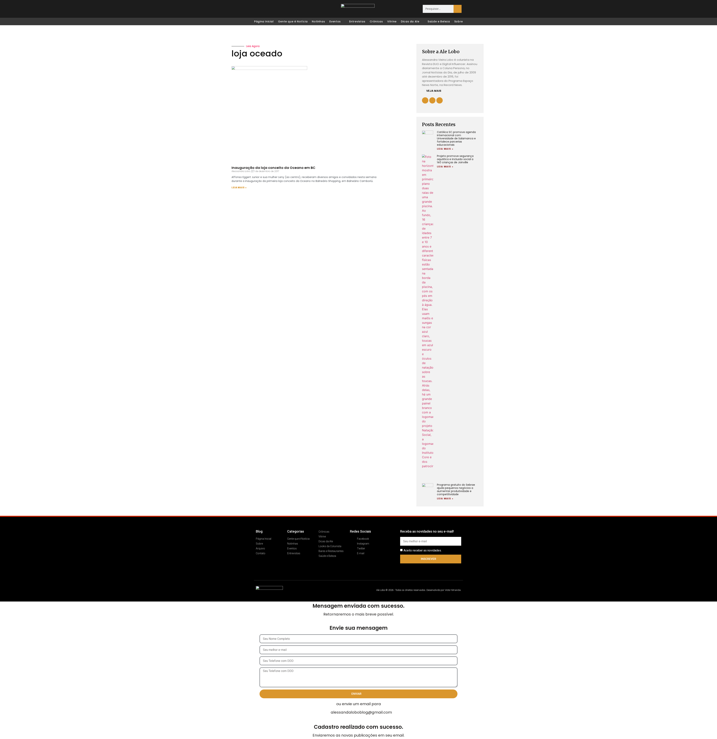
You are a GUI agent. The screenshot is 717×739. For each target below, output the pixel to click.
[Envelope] (280, 9)
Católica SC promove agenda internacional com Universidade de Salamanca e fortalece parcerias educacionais (456, 138)
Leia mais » (239, 187)
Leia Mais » (445, 148)
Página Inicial (264, 21)
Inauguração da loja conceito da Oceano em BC (273, 167)
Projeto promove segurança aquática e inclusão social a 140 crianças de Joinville (455, 159)
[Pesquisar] (458, 9)
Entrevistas (357, 21)
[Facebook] (257, 9)
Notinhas (318, 21)
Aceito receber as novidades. (422, 550)
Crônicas (376, 21)
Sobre (458, 21)
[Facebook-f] (432, 100)
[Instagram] (265, 9)
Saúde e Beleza (439, 21)
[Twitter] (273, 9)
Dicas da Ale (410, 21)
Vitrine (392, 21)
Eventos (335, 21)
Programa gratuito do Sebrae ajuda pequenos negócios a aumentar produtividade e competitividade (456, 489)
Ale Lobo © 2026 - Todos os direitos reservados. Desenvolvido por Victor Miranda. (418, 590)
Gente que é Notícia (293, 21)
